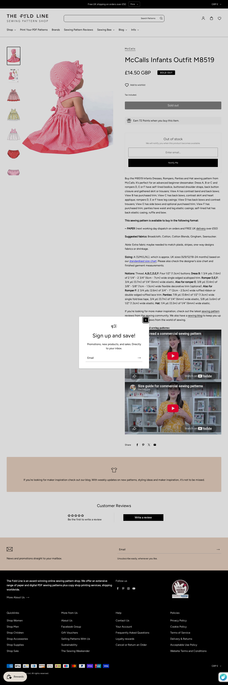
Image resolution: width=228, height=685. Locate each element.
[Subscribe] (139, 358)
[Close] (145, 319)
